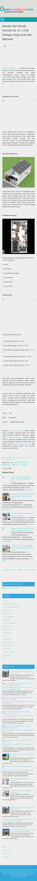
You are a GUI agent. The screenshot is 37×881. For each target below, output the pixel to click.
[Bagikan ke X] (8, 468)
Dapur (4, 600)
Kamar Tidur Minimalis (9, 623)
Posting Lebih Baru (9, 570)
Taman (5, 636)
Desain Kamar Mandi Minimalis (11, 607)
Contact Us (6, 857)
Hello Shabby (31, 872)
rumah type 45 (7, 648)
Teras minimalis (7, 642)
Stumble (17, 465)
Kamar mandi (6, 626)
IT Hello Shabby (14, 874)
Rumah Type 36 (7, 632)
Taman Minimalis (7, 639)
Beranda (20, 570)
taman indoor (6, 655)
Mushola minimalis (8, 629)
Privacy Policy (7, 850)
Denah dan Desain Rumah (11, 457)
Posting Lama (29, 570)
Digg (24, 465)
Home (4, 847)
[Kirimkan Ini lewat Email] (4, 468)
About (4, 853)
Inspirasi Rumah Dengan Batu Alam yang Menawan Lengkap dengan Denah (22, 496)
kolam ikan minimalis (9, 645)
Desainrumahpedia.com (10, 68)
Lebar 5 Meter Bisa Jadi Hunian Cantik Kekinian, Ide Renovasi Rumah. (21, 479)
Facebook (16, 462)
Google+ (8, 465)
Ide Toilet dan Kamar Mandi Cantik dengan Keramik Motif (17, 770)
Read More (29, 490)
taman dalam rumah (8, 652)
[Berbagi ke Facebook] (10, 468)
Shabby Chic (22, 876)
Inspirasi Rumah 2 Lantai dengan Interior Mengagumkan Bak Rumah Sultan (22, 548)
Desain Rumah (23, 457)
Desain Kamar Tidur (8, 610)
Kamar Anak (6, 620)
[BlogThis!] (6, 468)
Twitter (25, 462)
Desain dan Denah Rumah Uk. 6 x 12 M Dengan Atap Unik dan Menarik (17, 32)
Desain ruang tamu (8, 616)
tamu (4, 658)
